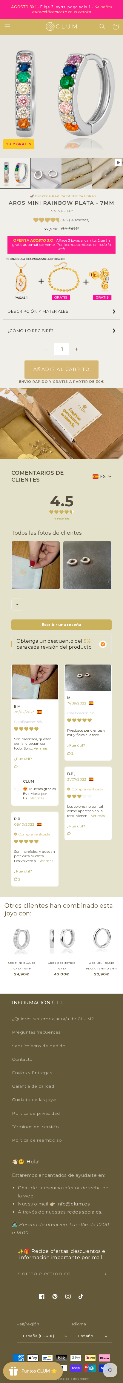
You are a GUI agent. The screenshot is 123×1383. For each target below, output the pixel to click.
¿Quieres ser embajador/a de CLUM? (53, 1018)
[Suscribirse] (104, 1274)
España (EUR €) (38, 1335)
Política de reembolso (37, 1140)
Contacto (22, 1059)
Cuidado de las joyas (35, 1099)
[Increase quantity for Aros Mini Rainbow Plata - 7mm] (76, 349)
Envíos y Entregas (32, 1072)
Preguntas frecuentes (36, 1032)
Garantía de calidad (33, 1086)
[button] (7, 26)
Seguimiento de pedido (39, 1046)
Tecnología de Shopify (72, 1378)
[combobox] (17, 604)
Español (86, 1335)
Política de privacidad (36, 1113)
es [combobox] (103, 476)
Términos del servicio (35, 1126)
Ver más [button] (40, 748)
